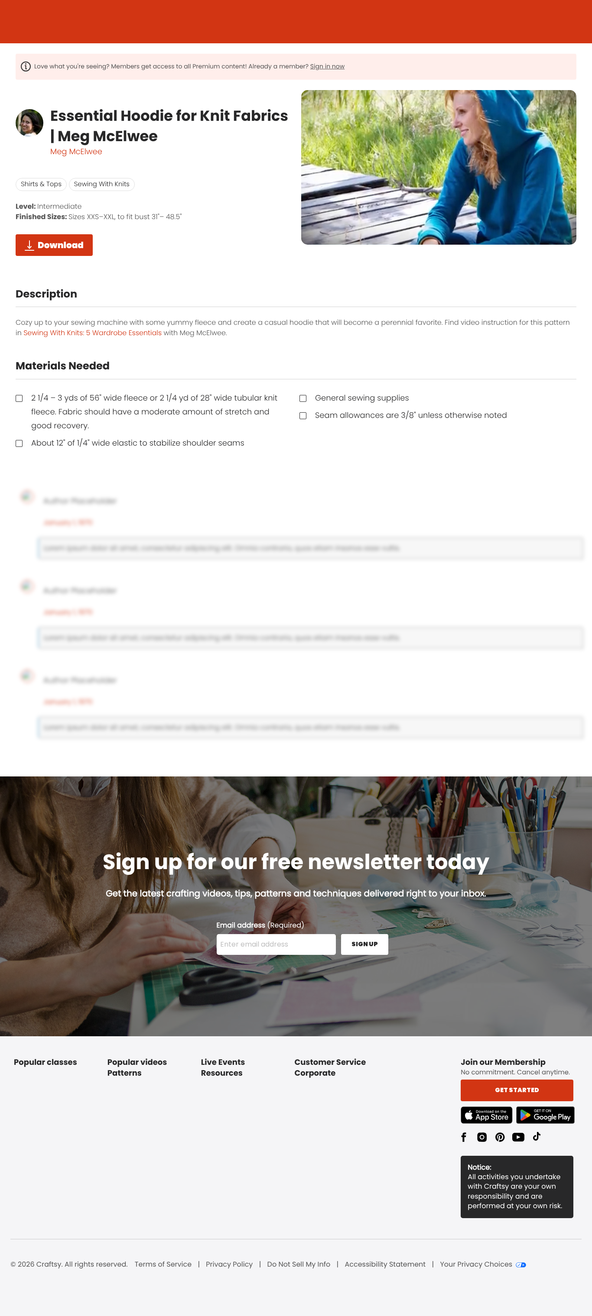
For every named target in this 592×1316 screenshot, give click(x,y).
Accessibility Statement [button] (385, 1264)
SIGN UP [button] (364, 944)
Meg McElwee (76, 151)
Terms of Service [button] (163, 1264)
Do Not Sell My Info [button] (299, 1264)
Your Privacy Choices (476, 1264)
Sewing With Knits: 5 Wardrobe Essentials (92, 333)
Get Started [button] (517, 1090)
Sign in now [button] (327, 66)
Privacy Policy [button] (229, 1264)
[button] (488, 1115)
